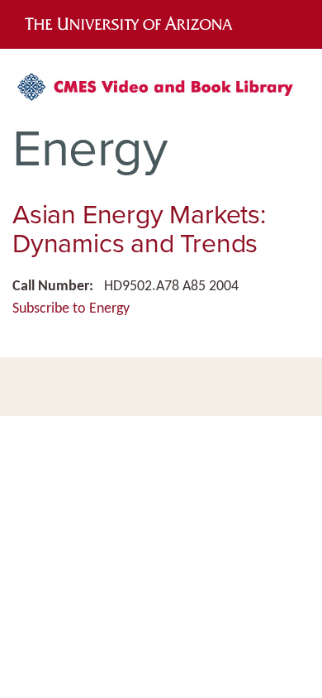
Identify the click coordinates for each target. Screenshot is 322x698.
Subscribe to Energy (71, 309)
